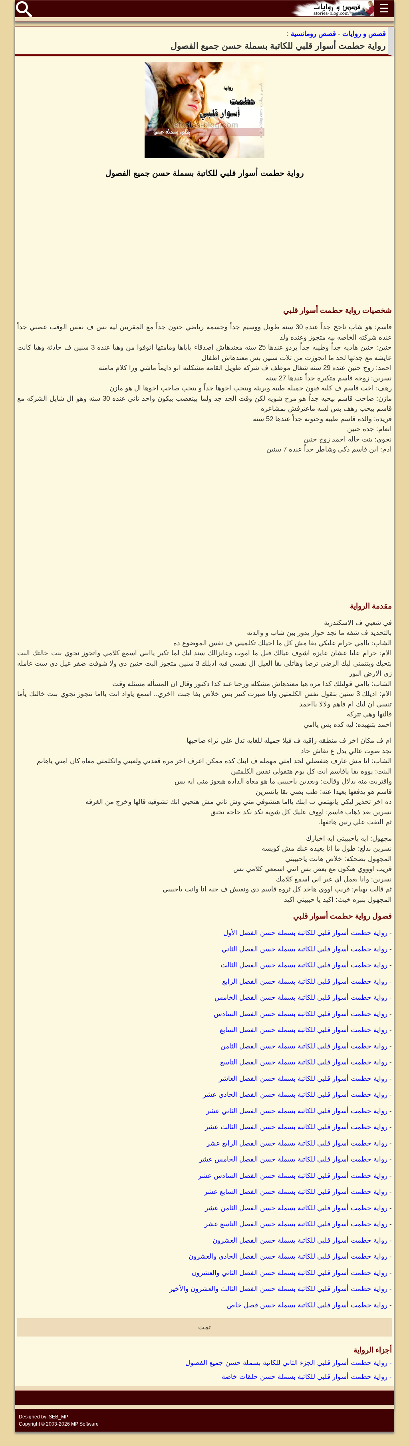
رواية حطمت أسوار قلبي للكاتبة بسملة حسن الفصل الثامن (303, 1046)
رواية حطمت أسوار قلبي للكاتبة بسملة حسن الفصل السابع (303, 1030)
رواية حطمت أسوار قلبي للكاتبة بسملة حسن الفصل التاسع (303, 1062)
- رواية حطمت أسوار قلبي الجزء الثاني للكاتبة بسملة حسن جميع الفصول (288, 1362)
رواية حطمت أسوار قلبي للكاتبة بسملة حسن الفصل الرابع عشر (296, 1143)
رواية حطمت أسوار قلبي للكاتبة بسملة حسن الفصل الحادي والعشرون (288, 1256)
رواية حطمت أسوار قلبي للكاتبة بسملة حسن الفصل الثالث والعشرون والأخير (278, 1289)
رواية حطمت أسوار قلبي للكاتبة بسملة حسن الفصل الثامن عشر (296, 1208)
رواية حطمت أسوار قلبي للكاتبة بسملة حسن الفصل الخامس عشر (293, 1159)
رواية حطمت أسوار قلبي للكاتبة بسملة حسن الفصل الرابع (304, 981)
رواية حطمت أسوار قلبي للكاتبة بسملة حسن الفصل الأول (305, 933)
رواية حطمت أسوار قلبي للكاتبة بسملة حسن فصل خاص (307, 1305)
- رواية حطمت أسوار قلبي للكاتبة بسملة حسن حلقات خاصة (307, 1376)
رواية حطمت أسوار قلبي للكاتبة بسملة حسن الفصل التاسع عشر (295, 1224)
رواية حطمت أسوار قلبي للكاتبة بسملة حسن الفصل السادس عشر (292, 1175)
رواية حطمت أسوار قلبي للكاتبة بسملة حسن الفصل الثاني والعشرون (289, 1273)
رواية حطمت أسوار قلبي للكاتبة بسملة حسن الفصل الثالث (303, 965)
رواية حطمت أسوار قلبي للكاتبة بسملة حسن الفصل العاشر (303, 1078)
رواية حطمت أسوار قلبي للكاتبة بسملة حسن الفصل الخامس (300, 997)
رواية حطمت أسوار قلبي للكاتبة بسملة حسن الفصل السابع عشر (295, 1191)
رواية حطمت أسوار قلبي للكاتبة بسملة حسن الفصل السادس (300, 1014)
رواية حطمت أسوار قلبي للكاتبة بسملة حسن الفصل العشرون (299, 1240)
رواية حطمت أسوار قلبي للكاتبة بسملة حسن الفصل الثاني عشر (296, 1111)
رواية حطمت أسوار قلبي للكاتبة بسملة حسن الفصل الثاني (304, 949)
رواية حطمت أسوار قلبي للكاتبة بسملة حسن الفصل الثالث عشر (296, 1127)
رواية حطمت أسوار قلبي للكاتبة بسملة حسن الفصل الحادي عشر (295, 1094)
